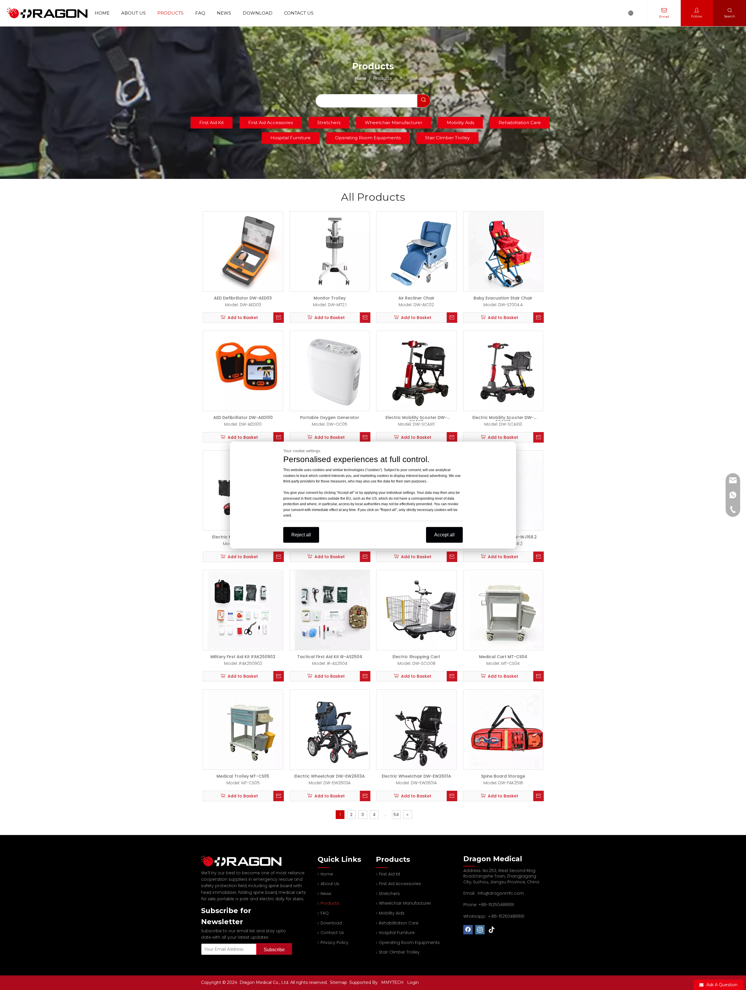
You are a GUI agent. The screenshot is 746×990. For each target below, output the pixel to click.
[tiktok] (492, 929)
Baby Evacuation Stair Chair (503, 298)
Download (257, 13)
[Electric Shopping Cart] (420, 609)
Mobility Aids (460, 122)
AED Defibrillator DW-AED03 (243, 298)
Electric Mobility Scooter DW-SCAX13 (503, 418)
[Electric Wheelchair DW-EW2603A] (334, 729)
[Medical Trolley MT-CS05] (247, 729)
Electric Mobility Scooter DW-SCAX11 (416, 418)
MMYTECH (392, 982)
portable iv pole (233, 898)
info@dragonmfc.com (501, 893)
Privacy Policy (335, 942)
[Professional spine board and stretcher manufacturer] (244, 861)
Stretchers (328, 122)
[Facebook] (468, 929)
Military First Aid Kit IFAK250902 (242, 657)
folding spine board (257, 892)
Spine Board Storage (503, 776)
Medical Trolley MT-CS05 (243, 776)
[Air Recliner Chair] (420, 251)
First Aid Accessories (270, 122)
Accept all (444, 534)
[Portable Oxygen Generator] (334, 370)
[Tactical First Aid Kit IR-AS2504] (334, 609)
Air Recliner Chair (416, 298)
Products (170, 13)
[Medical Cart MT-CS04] (507, 609)
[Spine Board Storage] (507, 729)
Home (102, 13)
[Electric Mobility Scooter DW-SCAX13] (507, 370)
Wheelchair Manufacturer (393, 122)
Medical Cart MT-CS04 (503, 657)
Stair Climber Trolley (447, 137)
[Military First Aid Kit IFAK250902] (247, 609)
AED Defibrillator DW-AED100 (243, 417)
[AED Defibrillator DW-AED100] (247, 370)
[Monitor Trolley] (334, 251)
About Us (133, 13)
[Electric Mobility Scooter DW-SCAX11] (420, 370)
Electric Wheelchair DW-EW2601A (416, 776)
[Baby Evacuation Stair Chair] (507, 251)
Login (413, 982)
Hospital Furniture (290, 137)
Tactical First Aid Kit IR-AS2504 (329, 657)
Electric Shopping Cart (416, 657)
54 (396, 815)
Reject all (301, 534)
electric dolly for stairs (281, 898)
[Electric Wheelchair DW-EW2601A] (420, 729)
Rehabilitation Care (520, 122)
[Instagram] (480, 929)
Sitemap (339, 982)
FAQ (200, 13)
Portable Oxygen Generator (329, 417)
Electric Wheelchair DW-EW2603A (329, 776)
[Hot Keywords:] (423, 100)
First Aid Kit (211, 122)
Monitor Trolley (330, 298)
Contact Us (299, 13)
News (224, 13)
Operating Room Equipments (368, 137)
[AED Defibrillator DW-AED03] (247, 251)
